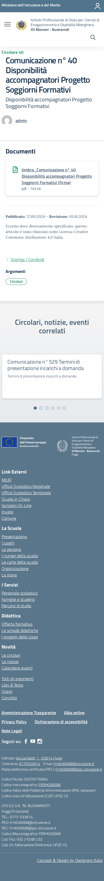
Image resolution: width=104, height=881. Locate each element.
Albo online (74, 712)
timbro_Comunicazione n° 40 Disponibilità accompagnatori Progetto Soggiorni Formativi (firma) (57, 176)
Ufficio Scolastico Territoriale (26, 492)
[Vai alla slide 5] (58, 408)
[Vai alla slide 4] (52, 408)
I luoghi (8, 543)
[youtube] (32, 741)
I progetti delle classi (20, 637)
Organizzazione (15, 568)
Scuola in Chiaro (16, 499)
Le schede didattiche (20, 630)
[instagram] (39, 741)
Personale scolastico (20, 593)
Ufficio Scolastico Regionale (26, 486)
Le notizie (10, 661)
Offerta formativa (17, 624)
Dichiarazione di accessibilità (61, 721)
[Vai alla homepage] (21, 25)
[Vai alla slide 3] (47, 408)
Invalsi (7, 512)
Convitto (9, 698)
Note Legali (12, 731)
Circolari (16, 281)
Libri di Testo (12, 685)
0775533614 (29, 763)
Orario (7, 691)
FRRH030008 (50, 784)
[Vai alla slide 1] (35, 408)
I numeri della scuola (20, 555)
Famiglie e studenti (18, 599)
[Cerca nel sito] (93, 38)
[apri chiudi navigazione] (7, 25)
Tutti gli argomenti (18, 678)
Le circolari (11, 655)
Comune (9, 518)
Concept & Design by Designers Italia (69, 860)
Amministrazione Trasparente (29, 712)
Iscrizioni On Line (16, 505)
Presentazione (14, 536)
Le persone (11, 549)
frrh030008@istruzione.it (74, 763)
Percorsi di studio (16, 605)
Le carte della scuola (20, 562)
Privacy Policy (14, 721)
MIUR (6, 480)
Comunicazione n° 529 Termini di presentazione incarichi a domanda (45, 365)
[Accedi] (97, 6)
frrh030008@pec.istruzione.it (78, 769)
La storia (9, 575)
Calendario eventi (17, 668)
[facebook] (25, 741)
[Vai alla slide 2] (41, 408)
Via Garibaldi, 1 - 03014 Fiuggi (39, 758)
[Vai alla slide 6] (64, 408)
